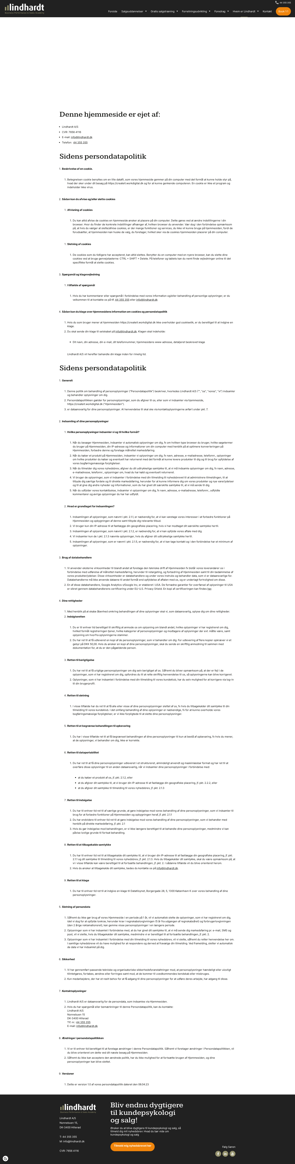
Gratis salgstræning (162, 11)
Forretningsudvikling (194, 11)
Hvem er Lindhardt (244, 11)
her (209, 588)
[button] (5, 1158)
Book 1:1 (283, 11)
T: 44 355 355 (68, 1136)
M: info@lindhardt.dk (72, 1141)
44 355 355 (285, 2)
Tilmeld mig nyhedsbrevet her (132, 1145)
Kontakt (267, 11)
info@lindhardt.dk (81, 137)
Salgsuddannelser (132, 11)
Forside (112, 11)
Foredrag (219, 11)
